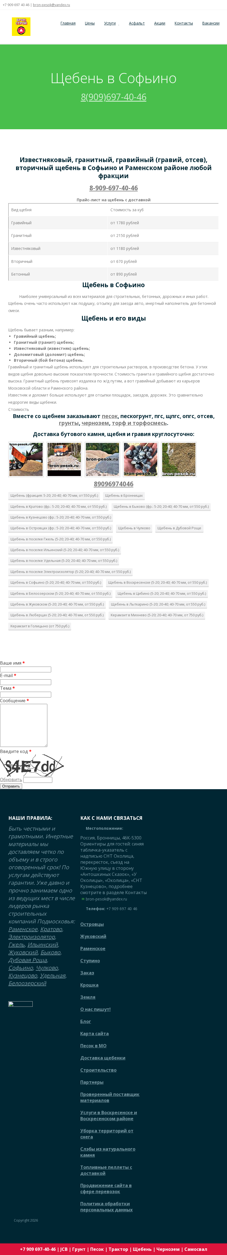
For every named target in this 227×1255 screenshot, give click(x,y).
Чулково (47, 967)
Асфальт (137, 23)
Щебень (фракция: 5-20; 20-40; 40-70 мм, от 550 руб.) (54, 495)
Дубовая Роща (27, 960)
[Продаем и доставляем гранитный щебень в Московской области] (140, 459)
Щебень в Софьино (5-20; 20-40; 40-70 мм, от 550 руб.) (56, 582)
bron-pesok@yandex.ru (51, 4)
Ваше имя (12, 663)
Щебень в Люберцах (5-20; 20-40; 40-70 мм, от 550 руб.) (57, 614)
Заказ (87, 973)
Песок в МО (93, 1046)
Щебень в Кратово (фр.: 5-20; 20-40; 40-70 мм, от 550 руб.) (59, 506)
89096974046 (113, 484)
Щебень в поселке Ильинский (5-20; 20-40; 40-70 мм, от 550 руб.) (65, 549)
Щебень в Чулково (134, 527)
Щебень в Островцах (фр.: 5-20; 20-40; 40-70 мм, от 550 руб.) (61, 527)
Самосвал (195, 1249)
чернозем (95, 423)
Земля (88, 997)
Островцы (92, 924)
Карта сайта (94, 1034)
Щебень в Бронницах (124, 495)
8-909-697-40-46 (113, 188)
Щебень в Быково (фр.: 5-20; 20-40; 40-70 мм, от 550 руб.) (161, 506)
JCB (64, 1249)
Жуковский (23, 952)
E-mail (8, 675)
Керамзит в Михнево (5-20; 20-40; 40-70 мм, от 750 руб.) (157, 614)
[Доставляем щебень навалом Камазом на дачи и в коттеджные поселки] (26, 459)
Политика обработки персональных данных (106, 1207)
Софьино (20, 967)
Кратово (51, 929)
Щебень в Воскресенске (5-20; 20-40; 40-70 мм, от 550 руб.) (157, 582)
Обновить (11, 779)
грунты (69, 423)
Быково (50, 952)
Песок (97, 1249)
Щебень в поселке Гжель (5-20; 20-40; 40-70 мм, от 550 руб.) (61, 539)
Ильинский (42, 944)
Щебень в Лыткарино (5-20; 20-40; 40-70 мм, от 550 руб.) (158, 604)
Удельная (52, 975)
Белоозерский (27, 983)
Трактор (118, 1249)
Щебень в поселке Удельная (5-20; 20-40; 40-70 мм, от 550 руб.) (64, 560)
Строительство (98, 1070)
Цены (90, 23)
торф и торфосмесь (139, 423)
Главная (68, 23)
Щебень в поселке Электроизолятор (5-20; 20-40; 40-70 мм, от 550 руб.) (71, 571)
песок (110, 416)
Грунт (79, 1249)
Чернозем (168, 1249)
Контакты (184, 23)
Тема (7, 688)
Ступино (90, 961)
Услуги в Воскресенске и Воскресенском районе (108, 1115)
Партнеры (92, 1082)
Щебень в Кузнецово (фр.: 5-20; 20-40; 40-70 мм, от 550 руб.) (61, 517)
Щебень (142, 1249)
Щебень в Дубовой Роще (179, 527)
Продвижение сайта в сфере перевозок (106, 1188)
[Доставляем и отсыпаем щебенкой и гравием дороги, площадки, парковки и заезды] (64, 459)
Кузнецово (22, 975)
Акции (159, 23)
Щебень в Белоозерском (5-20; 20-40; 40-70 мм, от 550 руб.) (60, 593)
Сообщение (14, 700)
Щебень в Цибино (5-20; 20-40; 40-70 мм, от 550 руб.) (162, 593)
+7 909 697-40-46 (38, 1249)
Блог (85, 1021)
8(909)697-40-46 (113, 97)
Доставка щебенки (102, 1058)
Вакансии (211, 23)
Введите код (16, 751)
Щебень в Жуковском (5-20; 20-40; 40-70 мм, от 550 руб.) (57, 604)
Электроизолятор (31, 936)
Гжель (16, 944)
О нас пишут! (95, 1009)
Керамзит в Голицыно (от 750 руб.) (40, 625)
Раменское (22, 929)
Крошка (89, 985)
